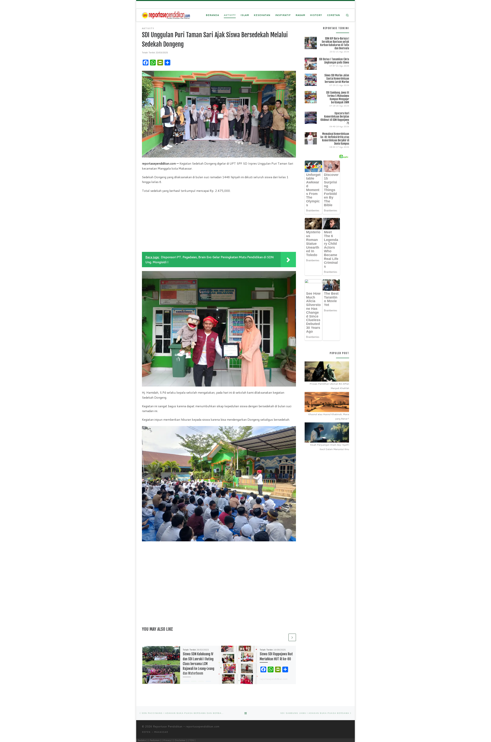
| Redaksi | (141, 740)
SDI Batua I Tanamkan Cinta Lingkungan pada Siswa (334, 61)
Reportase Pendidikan (167, 726)
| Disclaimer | (180, 740)
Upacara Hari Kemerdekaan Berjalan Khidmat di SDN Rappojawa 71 (334, 118)
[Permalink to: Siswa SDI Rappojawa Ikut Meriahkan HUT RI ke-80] (238, 665)
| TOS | (191, 740)
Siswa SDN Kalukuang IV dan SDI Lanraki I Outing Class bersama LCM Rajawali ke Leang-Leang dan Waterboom (198, 663)
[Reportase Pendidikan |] (166, 15)
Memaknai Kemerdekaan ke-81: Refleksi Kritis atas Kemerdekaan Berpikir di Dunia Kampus (334, 138)
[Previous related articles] (284, 637)
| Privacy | (167, 740)
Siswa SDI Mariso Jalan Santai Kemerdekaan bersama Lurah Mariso (336, 78)
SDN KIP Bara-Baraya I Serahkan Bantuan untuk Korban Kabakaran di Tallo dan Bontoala (334, 43)
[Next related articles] (292, 637)
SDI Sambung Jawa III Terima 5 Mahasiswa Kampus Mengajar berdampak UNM (337, 97)
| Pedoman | (154, 740)
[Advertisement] (219, 223)
